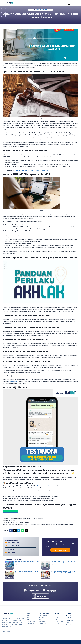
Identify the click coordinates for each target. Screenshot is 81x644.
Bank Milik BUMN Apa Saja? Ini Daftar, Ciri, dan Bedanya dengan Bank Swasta (27, 562)
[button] (5, 427)
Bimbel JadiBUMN (12, 381)
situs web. (48, 488)
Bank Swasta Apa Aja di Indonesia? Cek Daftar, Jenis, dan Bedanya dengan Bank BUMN (63, 572)
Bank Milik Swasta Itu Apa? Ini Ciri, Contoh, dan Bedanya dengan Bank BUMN (63, 562)
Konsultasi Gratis (61, 550)
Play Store (40, 486)
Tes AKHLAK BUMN (41, 9)
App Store (48, 486)
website (69, 486)
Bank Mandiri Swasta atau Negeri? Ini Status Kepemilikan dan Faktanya (26, 572)
